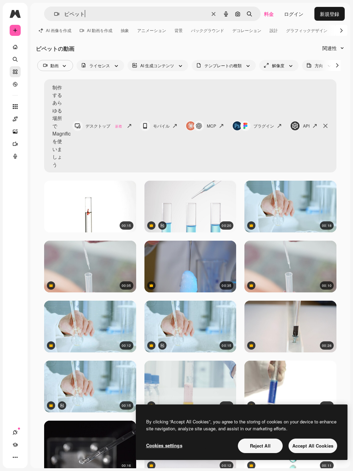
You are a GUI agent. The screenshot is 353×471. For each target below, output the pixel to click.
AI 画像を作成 (58, 30)
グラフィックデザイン (306, 30)
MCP (211, 126)
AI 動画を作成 (99, 30)
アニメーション (151, 30)
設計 (274, 30)
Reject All (260, 445)
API (306, 126)
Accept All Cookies (312, 445)
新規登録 (329, 13)
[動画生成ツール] (15, 143)
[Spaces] (15, 118)
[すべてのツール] (15, 106)
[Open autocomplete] (53, 14)
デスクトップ (103, 126)
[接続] (15, 432)
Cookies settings (164, 445)
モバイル (161, 126)
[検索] (15, 59)
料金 (269, 13)
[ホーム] (15, 46)
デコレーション (246, 30)
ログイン (293, 13)
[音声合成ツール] (15, 156)
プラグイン (263, 126)
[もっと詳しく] (15, 84)
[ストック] (15, 71)
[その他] (15, 457)
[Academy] (15, 444)
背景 (178, 30)
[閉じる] (325, 126)
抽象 (125, 30)
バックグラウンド (207, 30)
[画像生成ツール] (15, 131)
